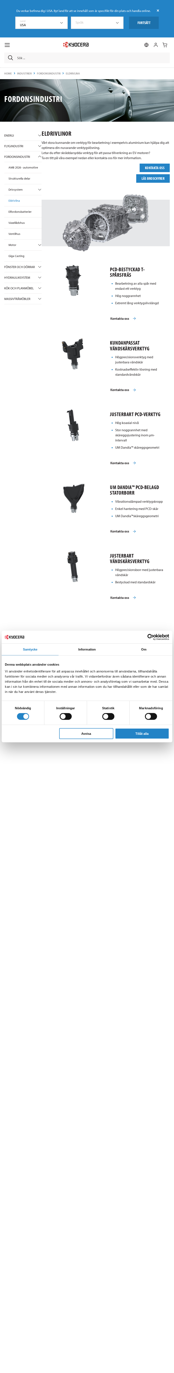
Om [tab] (143, 649)
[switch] (66, 716)
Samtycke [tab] (30, 649)
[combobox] (41, 23)
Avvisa (86, 733)
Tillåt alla (142, 733)
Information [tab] (87, 649)
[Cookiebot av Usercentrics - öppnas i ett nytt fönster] (150, 637)
